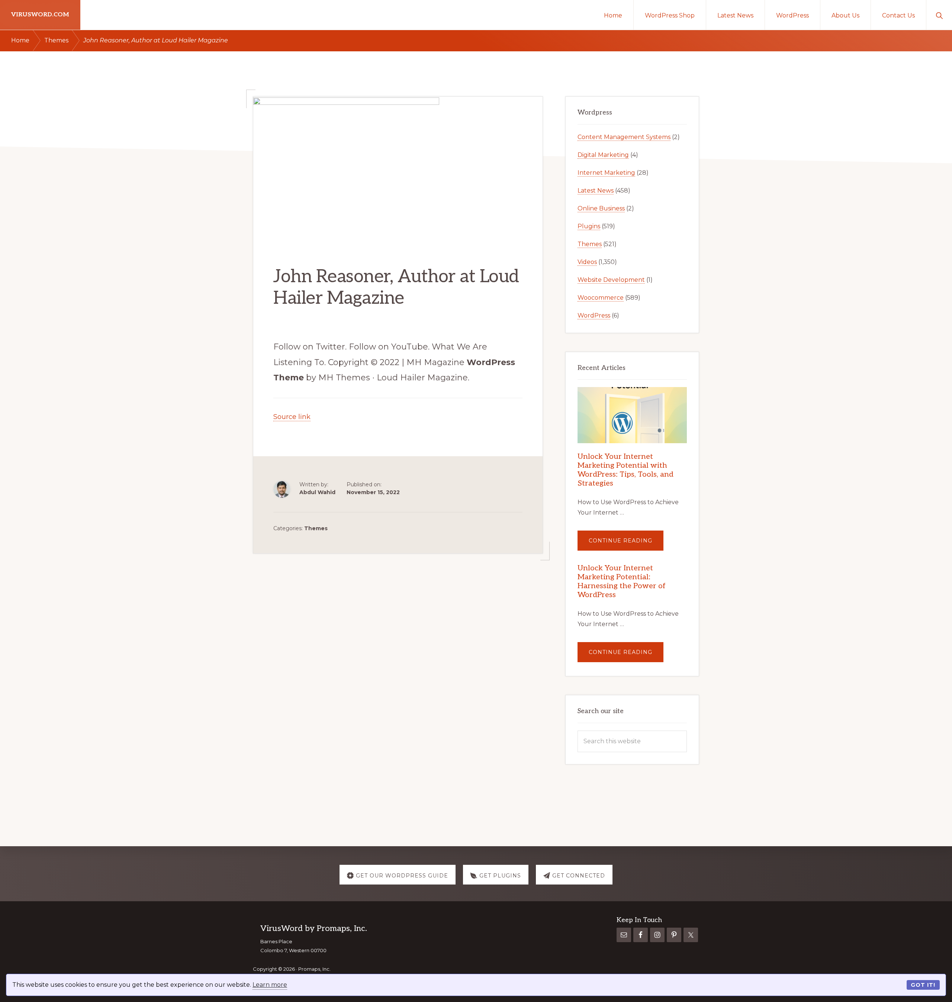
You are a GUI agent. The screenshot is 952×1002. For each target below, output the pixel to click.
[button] (939, 15)
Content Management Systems (624, 137)
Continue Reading (626, 544)
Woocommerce (601, 297)
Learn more (270, 984)
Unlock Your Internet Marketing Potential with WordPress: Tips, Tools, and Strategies (625, 470)
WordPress (594, 315)
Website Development (611, 279)
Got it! (923, 985)
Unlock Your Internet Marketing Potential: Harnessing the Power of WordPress (622, 581)
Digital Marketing (603, 154)
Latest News (596, 190)
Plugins (589, 226)
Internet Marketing (606, 172)
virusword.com (40, 14)
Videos (587, 261)
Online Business (601, 208)
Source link (292, 417)
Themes (316, 528)
